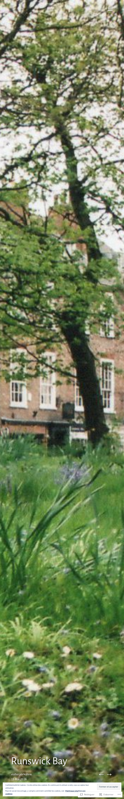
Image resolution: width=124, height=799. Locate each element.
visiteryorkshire (21, 774)
